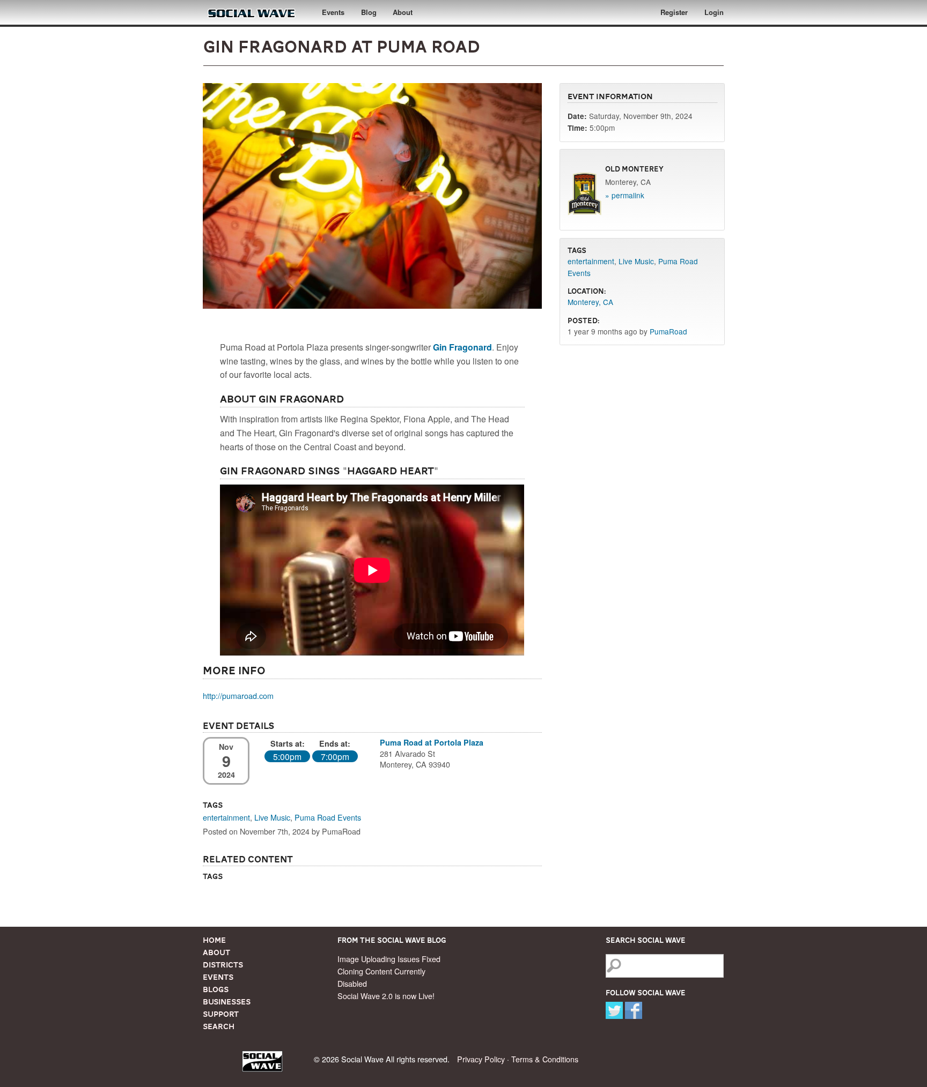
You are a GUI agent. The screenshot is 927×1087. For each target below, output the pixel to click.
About (403, 12)
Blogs (216, 989)
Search (218, 1026)
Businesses (227, 1001)
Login (714, 12)
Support (221, 1014)
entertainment (226, 817)
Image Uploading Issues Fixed (388, 958)
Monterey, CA (590, 301)
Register (674, 12)
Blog (369, 12)
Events (333, 12)
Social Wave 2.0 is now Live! (386, 995)
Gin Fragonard (462, 347)
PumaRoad (668, 331)
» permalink (624, 195)
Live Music (272, 817)
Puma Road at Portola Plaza (431, 742)
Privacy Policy (481, 1058)
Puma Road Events (328, 817)
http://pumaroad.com (238, 695)
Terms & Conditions (544, 1058)
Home (214, 940)
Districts (223, 964)
